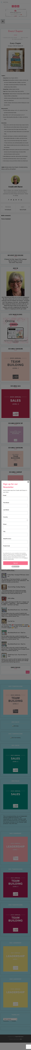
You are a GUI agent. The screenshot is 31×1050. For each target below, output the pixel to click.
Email (4, 495)
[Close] (28, 482)
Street (4, 524)
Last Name (6, 509)
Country (5, 517)
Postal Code (6, 545)
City (4, 531)
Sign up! (15, 563)
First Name (6, 502)
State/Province (7, 538)
